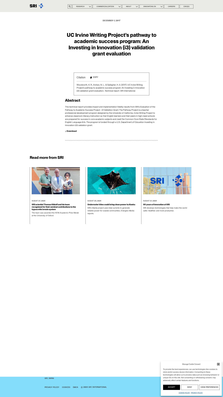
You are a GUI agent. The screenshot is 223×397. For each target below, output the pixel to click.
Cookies (66, 387)
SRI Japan (49, 378)
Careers (171, 6)
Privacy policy (197, 393)
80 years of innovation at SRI (156, 204)
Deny (189, 387)
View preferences (209, 387)
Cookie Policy (184, 393)
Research (80, 6)
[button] (218, 364)
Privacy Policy (52, 387)
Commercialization (105, 6)
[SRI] (37, 5)
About (128, 6)
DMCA (75, 387)
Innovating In (149, 6)
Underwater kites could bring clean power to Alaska (111, 204)
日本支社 (187, 6)
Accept (171, 387)
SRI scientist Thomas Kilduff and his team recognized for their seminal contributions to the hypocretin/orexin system (54, 207)
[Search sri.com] (70, 6)
